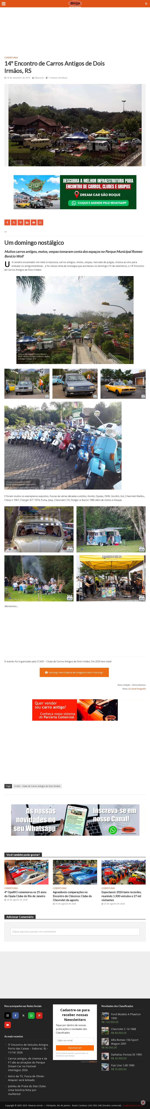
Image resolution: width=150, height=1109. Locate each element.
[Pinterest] (39, 1015)
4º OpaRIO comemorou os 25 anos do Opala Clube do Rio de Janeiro (25, 894)
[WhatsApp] (31, 1015)
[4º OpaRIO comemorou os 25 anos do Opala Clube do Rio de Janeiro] (26, 872)
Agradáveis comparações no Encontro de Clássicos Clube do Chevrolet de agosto (72, 896)
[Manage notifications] (143, 1102)
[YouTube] (7, 1025)
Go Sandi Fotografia (137, 688)
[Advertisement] (75, 33)
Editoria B (39, 77)
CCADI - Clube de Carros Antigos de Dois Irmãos (37, 786)
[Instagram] (7, 1015)
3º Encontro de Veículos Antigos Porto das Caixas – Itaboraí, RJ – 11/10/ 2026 (28, 1048)
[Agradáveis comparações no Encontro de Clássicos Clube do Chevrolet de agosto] (75, 872)
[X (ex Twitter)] (23, 1015)
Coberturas (11, 57)
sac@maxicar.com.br (133, 1105)
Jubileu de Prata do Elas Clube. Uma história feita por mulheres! (27, 1090)
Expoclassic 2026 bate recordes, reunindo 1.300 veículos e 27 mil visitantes (122, 896)
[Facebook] (15, 1015)
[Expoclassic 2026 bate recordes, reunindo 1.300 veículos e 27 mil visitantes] (124, 872)
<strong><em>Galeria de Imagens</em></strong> (75, 672)
